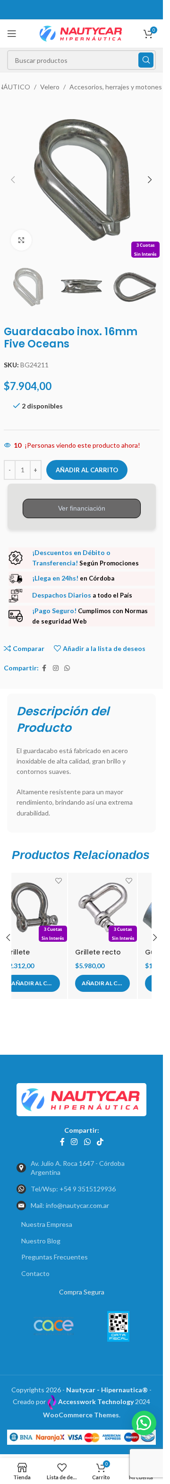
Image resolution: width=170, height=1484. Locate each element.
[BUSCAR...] (145, 60)
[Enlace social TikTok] (100, 1138)
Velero (50, 87)
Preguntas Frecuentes (54, 1253)
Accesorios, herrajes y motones (115, 87)
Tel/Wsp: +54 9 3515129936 (73, 1185)
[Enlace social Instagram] (55, 668)
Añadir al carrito (87, 470)
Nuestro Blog (40, 1237)
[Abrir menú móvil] (11, 33)
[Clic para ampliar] (21, 240)
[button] (13, 179)
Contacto (35, 1270)
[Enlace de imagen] (81, 1095)
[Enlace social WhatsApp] (67, 668)
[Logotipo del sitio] (81, 33)
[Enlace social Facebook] (44, 668)
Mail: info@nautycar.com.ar (70, 1202)
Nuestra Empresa (46, 1220)
